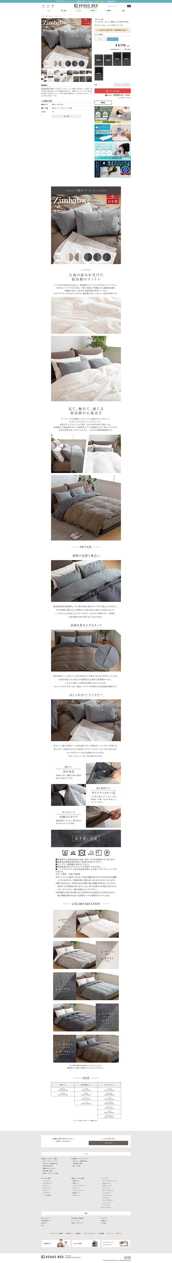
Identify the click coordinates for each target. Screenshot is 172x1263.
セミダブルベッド (47, 1183)
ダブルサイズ (106, 1197)
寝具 (47, 16)
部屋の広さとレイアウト (49, 1168)
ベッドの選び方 (47, 1195)
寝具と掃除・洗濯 (47, 1171)
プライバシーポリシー (89, 1233)
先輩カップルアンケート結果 (50, 1173)
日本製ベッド (76, 1180)
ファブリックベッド (78, 1190)
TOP (43, 16)
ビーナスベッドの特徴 (56, 1233)
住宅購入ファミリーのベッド (80, 1158)
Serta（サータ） (107, 1183)
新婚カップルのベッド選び (49, 1158)
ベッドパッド (76, 1220)
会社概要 (108, 11)
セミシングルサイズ (108, 1190)
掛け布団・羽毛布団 (77, 1218)
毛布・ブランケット (77, 1223)
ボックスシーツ (46, 1218)
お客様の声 (47, 1243)
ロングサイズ (46, 1193)
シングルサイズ (107, 1193)
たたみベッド (76, 1195)
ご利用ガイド (93, 11)
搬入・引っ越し (77, 1166)
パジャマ (104, 1218)
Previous (45, 44)
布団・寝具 (63, 11)
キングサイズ (106, 1205)
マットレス (78, 11)
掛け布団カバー (46, 1220)
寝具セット (105, 1220)
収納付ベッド (76, 1193)
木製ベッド (76, 1183)
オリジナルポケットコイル (110, 1180)
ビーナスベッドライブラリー (108, 1243)
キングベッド (46, 1190)
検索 (129, 6)
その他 (104, 1223)
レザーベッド (76, 1188)
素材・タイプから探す (78, 1178)
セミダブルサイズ (107, 1195)
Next (87, 44)
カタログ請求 (77, 1243)
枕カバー (51, 16)
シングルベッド (47, 1180)
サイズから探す (46, 1178)
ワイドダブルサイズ (108, 1200)
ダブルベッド (46, 1185)
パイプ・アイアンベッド (79, 1185)
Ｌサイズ (113, 39)
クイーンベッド (47, 1188)
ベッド (48, 11)
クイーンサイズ (107, 1202)
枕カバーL (58, 16)
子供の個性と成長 (77, 1163)
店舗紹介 (78, 1233)
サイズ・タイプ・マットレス (50, 1161)
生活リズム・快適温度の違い (50, 1163)
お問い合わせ (108, 1143)
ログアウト (119, 1233)
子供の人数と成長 (47, 1166)
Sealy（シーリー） (108, 1185)
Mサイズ (100, 39)
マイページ (110, 1233)
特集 (123, 11)
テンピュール (106, 1188)
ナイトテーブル (106, 1207)
